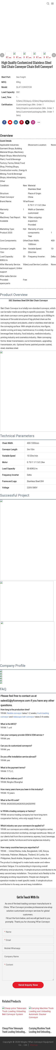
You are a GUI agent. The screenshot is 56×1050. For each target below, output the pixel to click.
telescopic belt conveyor (23, 716)
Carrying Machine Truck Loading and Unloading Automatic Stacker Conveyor (39, 1030)
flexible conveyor (14, 713)
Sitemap (33, 1045)
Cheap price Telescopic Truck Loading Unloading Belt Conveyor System (13, 1030)
